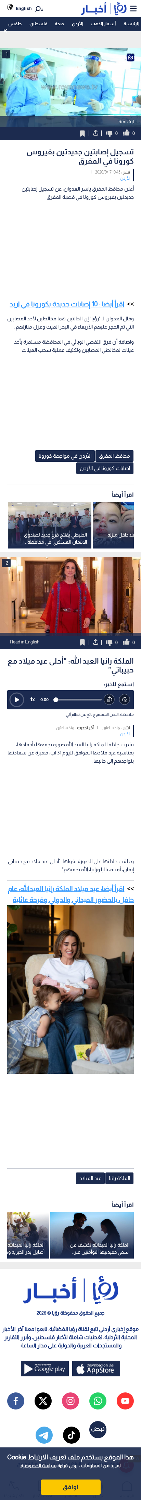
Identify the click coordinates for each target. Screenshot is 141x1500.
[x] (43, 1400)
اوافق (70, 1487)
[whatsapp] (97, 1400)
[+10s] (124, 700)
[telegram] (44, 1435)
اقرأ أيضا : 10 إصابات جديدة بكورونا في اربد (67, 304)
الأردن (77, 23)
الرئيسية (131, 23)
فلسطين (38, 23)
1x (32, 699)
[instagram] (70, 1400)
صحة (59, 23)
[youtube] (125, 1400)
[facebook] (15, 1400)
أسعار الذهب (103, 23)
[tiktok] (71, 1435)
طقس (15, 23)
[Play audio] (16, 699)
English (24, 8)
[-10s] (109, 700)
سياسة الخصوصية (38, 1465)
